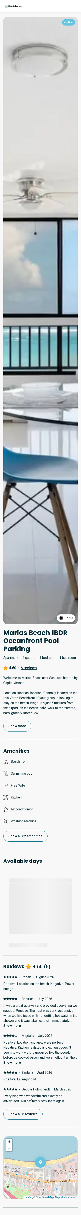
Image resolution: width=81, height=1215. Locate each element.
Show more (12, 1026)
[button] (45, 1173)
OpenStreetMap (45, 1197)
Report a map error (65, 1197)
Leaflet (28, 1197)
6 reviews (29, 668)
